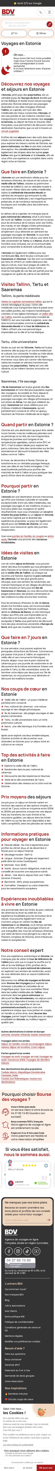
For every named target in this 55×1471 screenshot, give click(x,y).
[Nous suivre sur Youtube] (36, 1251)
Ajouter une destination (17, 23)
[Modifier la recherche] (49, 24)
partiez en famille (21, 536)
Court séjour (37, 1047)
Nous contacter (13, 1359)
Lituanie (15, 1034)
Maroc (13, 1072)
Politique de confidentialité (19, 1322)
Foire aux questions (15, 1354)
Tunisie (5, 1072)
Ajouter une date (18, 25)
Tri (15, 33)
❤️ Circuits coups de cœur (19, 1399)
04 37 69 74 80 (19, 1260)
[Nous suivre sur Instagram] (18, 1251)
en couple (38, 536)
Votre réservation (14, 1381)
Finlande (25, 1034)
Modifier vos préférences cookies (22, 1341)
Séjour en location (19, 1047)
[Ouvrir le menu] (49, 12)
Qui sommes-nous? (15, 1289)
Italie (15, 1075)
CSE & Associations (15, 1305)
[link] (41, 12)
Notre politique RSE (15, 1316)
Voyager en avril (10, 1056)
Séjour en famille (10, 1044)
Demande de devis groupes (19, 1375)
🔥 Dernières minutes (16, 1393)
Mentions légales (14, 1336)
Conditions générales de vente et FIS (23, 1329)
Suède (34, 1034)
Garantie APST (12, 1364)
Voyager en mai (29, 1056)
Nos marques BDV (14, 1294)
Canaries (6, 1075)
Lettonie (5, 1034)
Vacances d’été (16, 1059)
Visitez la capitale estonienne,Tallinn (21, 301)
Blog (7, 1300)
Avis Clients (11, 1311)
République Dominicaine (31, 1072)
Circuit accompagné (32, 1044)
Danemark (44, 1034)
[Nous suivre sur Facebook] (9, 1251)
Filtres (42, 33)
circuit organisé (10, 131)
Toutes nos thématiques (15, 1078)
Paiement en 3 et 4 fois (17, 1370)
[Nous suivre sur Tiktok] (27, 1251)
